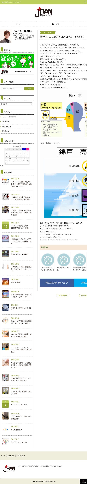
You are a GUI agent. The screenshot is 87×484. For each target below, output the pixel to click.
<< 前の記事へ (63, 295)
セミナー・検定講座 (8, 117)
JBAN (41, 481)
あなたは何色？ (16, 430)
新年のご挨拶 (15, 282)
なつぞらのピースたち (19, 442)
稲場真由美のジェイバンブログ (11, 2)
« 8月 (1, 165)
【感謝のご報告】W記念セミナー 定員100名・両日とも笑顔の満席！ (21, 213)
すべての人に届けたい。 (19, 404)
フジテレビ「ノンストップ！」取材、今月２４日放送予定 (21, 350)
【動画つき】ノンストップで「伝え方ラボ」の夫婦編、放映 (21, 241)
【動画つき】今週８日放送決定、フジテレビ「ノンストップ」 (21, 269)
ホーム (18, 24)
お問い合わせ (21, 456)
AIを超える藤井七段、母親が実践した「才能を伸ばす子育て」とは (21, 365)
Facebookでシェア (57, 282)
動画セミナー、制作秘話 (19, 254)
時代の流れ (5, 126)
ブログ (4, 121)
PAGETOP (83, 482)
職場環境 (4, 131)
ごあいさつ (55, 24)
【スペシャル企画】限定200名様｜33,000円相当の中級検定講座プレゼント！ (21, 184)
